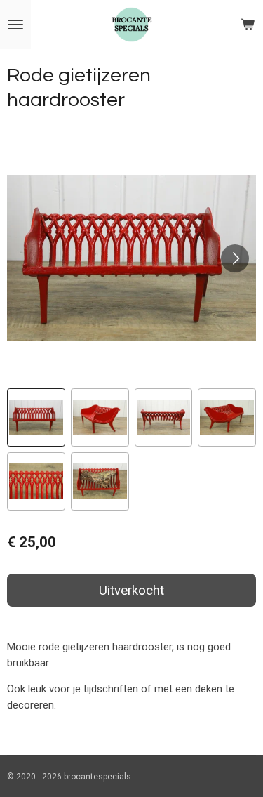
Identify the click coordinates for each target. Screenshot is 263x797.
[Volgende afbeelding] (235, 258)
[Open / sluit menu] (15, 24)
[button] (36, 417)
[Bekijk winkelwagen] (247, 24)
